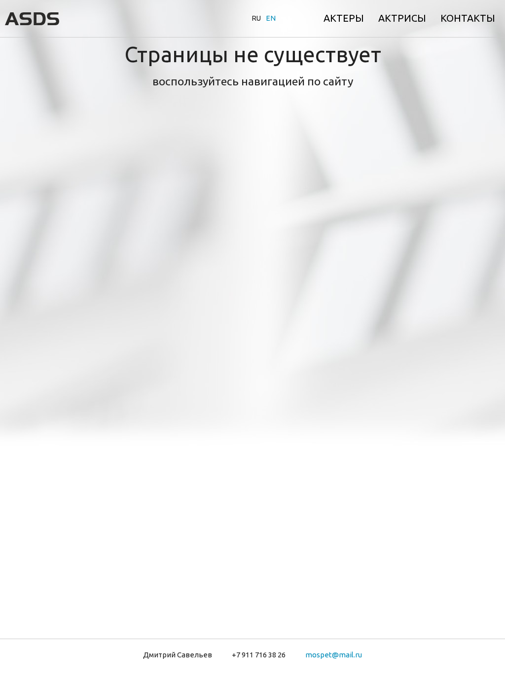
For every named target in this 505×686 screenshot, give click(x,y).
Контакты (467, 18)
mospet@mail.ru (333, 654)
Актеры (344, 18)
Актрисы (402, 18)
